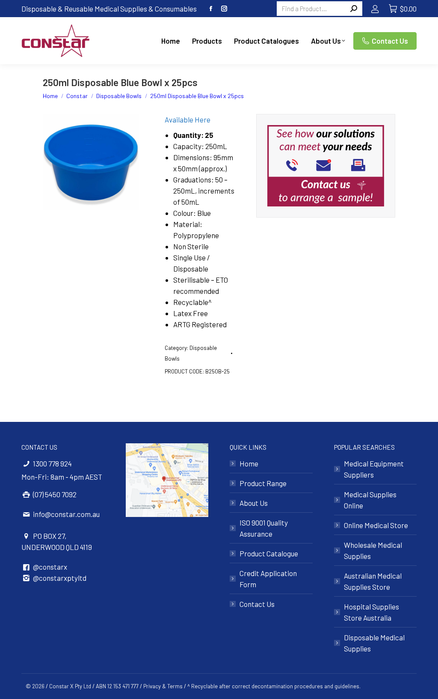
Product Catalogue (269, 553)
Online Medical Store (376, 525)
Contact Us (257, 604)
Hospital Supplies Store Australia (371, 612)
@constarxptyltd (59, 578)
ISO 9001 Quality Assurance (264, 528)
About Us (254, 503)
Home (249, 463)
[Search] (353, 8)
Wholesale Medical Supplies (373, 550)
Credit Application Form (268, 578)
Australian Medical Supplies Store (373, 581)
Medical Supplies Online (370, 500)
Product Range (263, 483)
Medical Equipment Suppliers (374, 469)
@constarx (50, 566)
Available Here (187, 119)
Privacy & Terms (163, 686)
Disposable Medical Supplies (374, 643)
